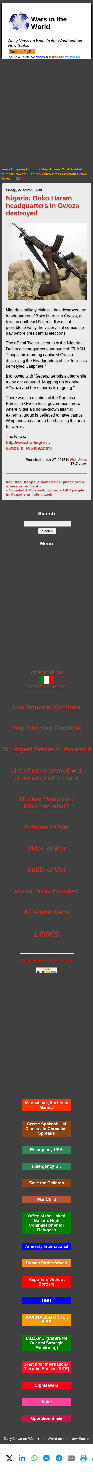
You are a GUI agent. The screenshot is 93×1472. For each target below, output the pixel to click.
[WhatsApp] (34, 1458)
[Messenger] (46, 1458)
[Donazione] (22, 51)
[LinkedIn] (22, 1458)
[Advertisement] (46, 108)
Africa (82, 460)
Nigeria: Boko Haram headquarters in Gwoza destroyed (42, 205)
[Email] (71, 1458)
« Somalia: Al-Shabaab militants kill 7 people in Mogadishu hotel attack (45, 492)
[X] (9, 1458)
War (73, 460)
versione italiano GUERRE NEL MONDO (46, 679)
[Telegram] (59, 1458)
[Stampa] (84, 1458)
